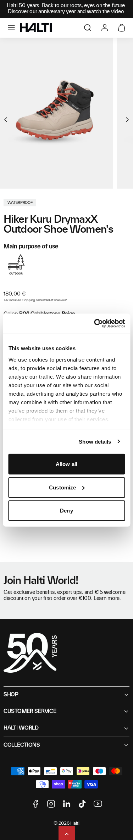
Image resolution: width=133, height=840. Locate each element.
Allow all (66, 464)
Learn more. (107, 598)
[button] (11, 27)
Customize (62, 487)
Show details (95, 441)
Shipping (28, 300)
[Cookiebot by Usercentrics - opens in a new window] (95, 323)
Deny (66, 511)
